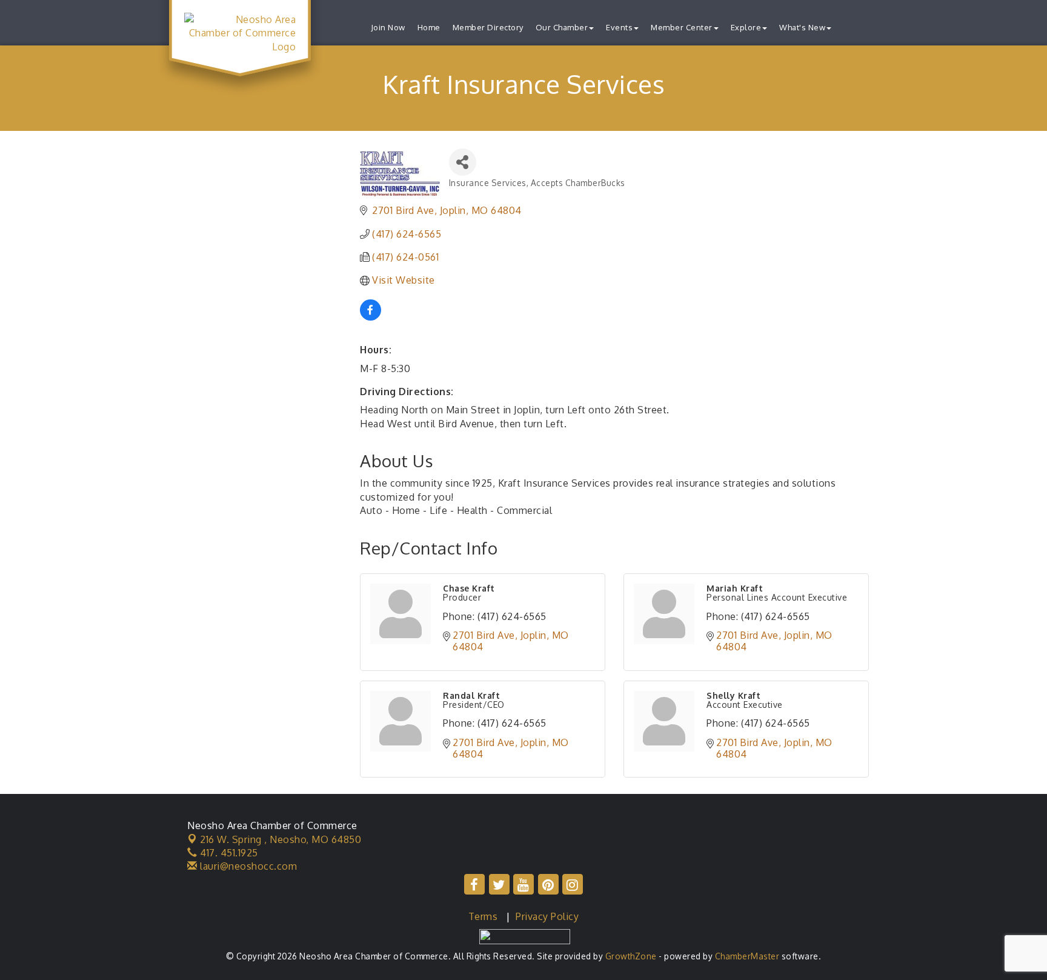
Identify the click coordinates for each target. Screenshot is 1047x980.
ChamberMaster (747, 956)
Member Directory (488, 27)
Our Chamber (562, 27)
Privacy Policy (547, 916)
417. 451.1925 (228, 853)
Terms (483, 916)
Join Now (388, 27)
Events (619, 27)
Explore (746, 27)
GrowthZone (631, 956)
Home (428, 27)
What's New (802, 27)
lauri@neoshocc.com (247, 866)
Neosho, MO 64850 (280, 839)
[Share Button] (462, 162)
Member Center (682, 27)
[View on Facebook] (370, 317)
